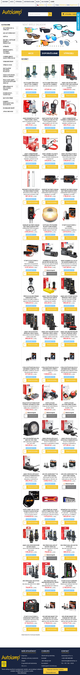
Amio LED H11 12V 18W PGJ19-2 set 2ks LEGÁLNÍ (69, 83)
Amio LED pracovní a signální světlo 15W (69, 154)
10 (56, 46)
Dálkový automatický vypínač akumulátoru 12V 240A (31, 404)
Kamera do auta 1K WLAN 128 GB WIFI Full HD (50, 262)
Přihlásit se (63, 5)
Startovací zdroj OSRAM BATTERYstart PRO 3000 (31, 618)
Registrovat (73, 5)
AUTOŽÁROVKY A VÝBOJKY (8, 29)
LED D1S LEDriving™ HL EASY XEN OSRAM (50, 475)
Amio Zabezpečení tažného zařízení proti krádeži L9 (31, 155)
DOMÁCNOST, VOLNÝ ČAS (7, 94)
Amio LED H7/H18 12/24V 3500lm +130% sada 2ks (69, 297)
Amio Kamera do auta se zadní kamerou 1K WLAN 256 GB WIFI (69, 262)
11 (58, 46)
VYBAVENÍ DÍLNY (8, 61)
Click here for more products (30, 635)
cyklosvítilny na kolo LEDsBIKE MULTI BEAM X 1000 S (69, 368)
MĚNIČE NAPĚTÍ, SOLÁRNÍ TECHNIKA (8, 51)
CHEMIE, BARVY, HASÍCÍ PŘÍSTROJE (9, 57)
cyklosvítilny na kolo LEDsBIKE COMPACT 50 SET (31, 368)
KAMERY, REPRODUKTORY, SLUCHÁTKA (8, 103)
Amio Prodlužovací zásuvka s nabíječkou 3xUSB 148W (31, 475)
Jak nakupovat (46, 661)
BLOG (38, 1)
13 (63, 46)
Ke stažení (45, 1)
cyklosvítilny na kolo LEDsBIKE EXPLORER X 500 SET (50, 368)
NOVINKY (5, 1)
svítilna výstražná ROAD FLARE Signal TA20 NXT (50, 226)
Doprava (24, 656)
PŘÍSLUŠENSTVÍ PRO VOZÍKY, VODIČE (8, 88)
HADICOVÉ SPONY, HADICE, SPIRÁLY (9, 75)
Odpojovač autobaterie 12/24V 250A (50, 404)
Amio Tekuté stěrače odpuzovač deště (50, 297)
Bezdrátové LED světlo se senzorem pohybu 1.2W (31, 191)
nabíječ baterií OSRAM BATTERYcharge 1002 (50, 190)
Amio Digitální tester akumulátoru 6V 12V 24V (50, 119)
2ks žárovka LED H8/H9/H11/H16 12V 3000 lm (50, 582)
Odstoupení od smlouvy (49, 666)
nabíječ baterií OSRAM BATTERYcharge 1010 (31, 226)
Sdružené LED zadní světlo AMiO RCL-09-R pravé (50, 511)
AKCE (11, 1)
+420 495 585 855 (67, 658)
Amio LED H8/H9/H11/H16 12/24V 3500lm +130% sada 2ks (69, 333)
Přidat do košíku (33, 95)
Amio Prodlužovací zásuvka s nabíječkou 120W (50, 440)
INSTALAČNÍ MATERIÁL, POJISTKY (7, 69)
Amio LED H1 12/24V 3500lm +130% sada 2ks (31, 333)
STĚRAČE (6, 46)
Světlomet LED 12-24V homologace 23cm (31, 510)
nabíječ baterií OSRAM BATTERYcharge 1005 (69, 190)
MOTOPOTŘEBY (8, 98)
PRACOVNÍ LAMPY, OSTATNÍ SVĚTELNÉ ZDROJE (9, 81)
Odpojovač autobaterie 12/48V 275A (69, 404)
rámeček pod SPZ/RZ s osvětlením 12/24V (69, 510)
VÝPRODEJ (19, 1)
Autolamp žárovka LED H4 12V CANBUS (50, 83)
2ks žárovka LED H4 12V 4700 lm (69, 546)
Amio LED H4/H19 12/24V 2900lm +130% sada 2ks (50, 333)
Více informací (22, 673)
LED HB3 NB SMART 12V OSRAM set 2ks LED (50, 617)
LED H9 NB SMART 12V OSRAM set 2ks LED (69, 617)
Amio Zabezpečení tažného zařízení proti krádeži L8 (69, 119)
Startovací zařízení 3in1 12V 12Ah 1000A (69, 581)
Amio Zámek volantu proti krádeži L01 (50, 154)
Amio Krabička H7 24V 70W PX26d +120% (31, 119)
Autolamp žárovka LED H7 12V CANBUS (31, 83)
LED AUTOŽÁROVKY (9, 33)
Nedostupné (52, 273)
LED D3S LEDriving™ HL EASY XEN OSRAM (69, 475)
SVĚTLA (5, 36)
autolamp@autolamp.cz (69, 661)
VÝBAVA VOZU (7, 65)
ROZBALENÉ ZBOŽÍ (8, 108)
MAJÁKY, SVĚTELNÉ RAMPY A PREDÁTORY (9, 41)
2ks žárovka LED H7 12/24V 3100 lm (50, 546)
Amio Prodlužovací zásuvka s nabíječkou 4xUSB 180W (69, 440)
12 (60, 46)
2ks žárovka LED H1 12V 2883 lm (31, 581)
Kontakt (43, 658)
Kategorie (5, 25)
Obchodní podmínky (48, 656)
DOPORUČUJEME (29, 1)
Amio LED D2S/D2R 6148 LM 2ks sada (31, 546)
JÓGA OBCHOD (8, 111)
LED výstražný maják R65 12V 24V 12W (31, 439)
